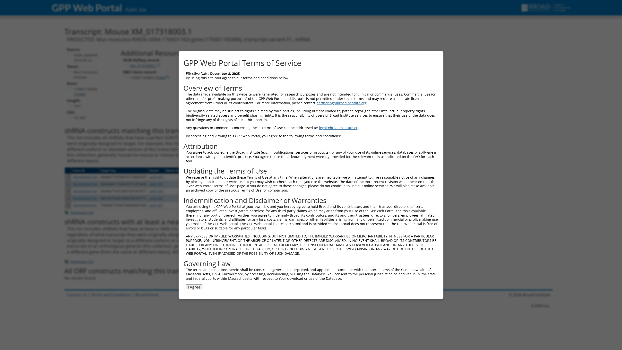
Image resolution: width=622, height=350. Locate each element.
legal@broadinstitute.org (339, 127)
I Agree (194, 287)
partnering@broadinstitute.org (341, 103)
